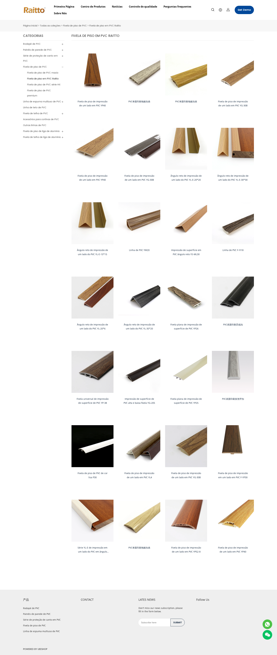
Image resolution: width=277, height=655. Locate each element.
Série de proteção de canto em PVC (40, 58)
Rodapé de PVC (32, 44)
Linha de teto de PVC (34, 107)
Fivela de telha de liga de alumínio (42, 137)
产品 (26, 600)
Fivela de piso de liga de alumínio (41, 131)
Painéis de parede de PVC (37, 50)
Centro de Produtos (93, 6)
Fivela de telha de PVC (35, 113)
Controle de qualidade (143, 6)
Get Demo (244, 10)
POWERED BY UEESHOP (35, 649)
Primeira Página (64, 6)
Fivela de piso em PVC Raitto (105, 26)
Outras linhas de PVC (34, 125)
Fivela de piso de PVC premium (39, 93)
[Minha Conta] (228, 10)
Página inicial (30, 26)
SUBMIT (177, 622)
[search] (212, 10)
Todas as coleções (50, 26)
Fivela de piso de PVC (75, 26)
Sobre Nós (60, 13)
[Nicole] (267, 624)
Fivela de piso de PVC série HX (43, 84)
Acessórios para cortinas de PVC (41, 119)
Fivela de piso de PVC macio (42, 73)
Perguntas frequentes (177, 6)
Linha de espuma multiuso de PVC (42, 101)
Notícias (117, 6)
